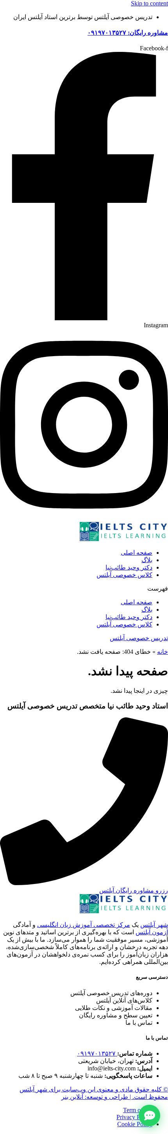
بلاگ (146, 560)
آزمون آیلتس (152, 932)
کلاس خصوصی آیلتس (124, 574)
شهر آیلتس (154, 924)
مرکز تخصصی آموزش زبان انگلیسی (83, 924)
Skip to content (149, 3)
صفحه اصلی (136, 552)
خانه (162, 651)
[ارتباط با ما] (149, 1115)
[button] (84, 588)
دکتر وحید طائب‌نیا (128, 567)
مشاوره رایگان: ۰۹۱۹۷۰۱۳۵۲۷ (128, 32)
